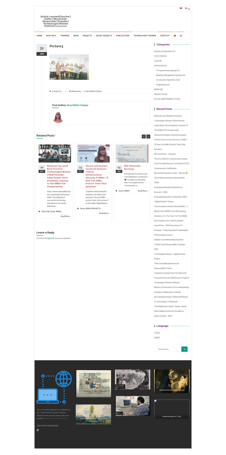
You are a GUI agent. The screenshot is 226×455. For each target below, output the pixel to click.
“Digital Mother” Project (164, 201)
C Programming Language (166, 70)
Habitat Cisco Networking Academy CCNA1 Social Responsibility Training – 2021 (170, 244)
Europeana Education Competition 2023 (170, 197)
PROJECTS (87, 35)
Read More (65, 216)
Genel (52, 211)
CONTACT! (165, 35)
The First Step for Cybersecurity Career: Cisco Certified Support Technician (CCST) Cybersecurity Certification (171, 163)
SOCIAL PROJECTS (104, 35)
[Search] (184, 349)
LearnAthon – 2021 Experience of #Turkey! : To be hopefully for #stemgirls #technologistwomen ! (171, 230)
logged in (51, 238)
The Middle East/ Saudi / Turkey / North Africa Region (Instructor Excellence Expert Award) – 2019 (170, 311)
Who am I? (51, 35)
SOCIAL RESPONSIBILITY (165, 99)
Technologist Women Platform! (167, 282)
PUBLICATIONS (122, 35)
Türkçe (157, 333)
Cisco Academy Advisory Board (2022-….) (171, 206)
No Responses (75, 91)
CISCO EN (45, 211)
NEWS (76, 35)
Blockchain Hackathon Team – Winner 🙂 (171, 173)
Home (39, 35)
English (157, 337)
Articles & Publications (163, 51)
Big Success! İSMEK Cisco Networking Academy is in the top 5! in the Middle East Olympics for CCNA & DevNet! (170, 216)
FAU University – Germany (165, 154)
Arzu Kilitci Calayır (94, 91)
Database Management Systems (169, 75)
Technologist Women (145, 35)
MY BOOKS (159, 65)
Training (64, 35)
